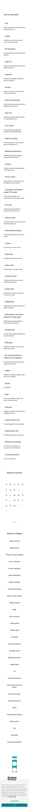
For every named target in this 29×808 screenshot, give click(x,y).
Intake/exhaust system (14, 678)
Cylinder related (14, 630)
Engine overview (14, 541)
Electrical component (14, 644)
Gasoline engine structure (14, 596)
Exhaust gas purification (14, 742)
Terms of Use (12, 796)
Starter (14, 708)
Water (14, 609)
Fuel (14, 728)
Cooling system (14, 623)
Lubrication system (14, 651)
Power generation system (14, 714)
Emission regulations (14, 568)
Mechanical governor (14, 701)
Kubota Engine (14, 664)
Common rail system (14, 694)
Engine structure (14, 548)
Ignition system (14, 721)
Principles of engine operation (14, 555)
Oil (14, 671)
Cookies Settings (14, 801)
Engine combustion (14, 582)
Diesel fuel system (14, 603)
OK (14, 805)
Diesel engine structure (14, 589)
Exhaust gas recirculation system (14, 686)
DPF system (14, 735)
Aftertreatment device (14, 657)
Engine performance (15, 575)
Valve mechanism (14, 616)
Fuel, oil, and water (14, 561)
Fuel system (14, 637)
